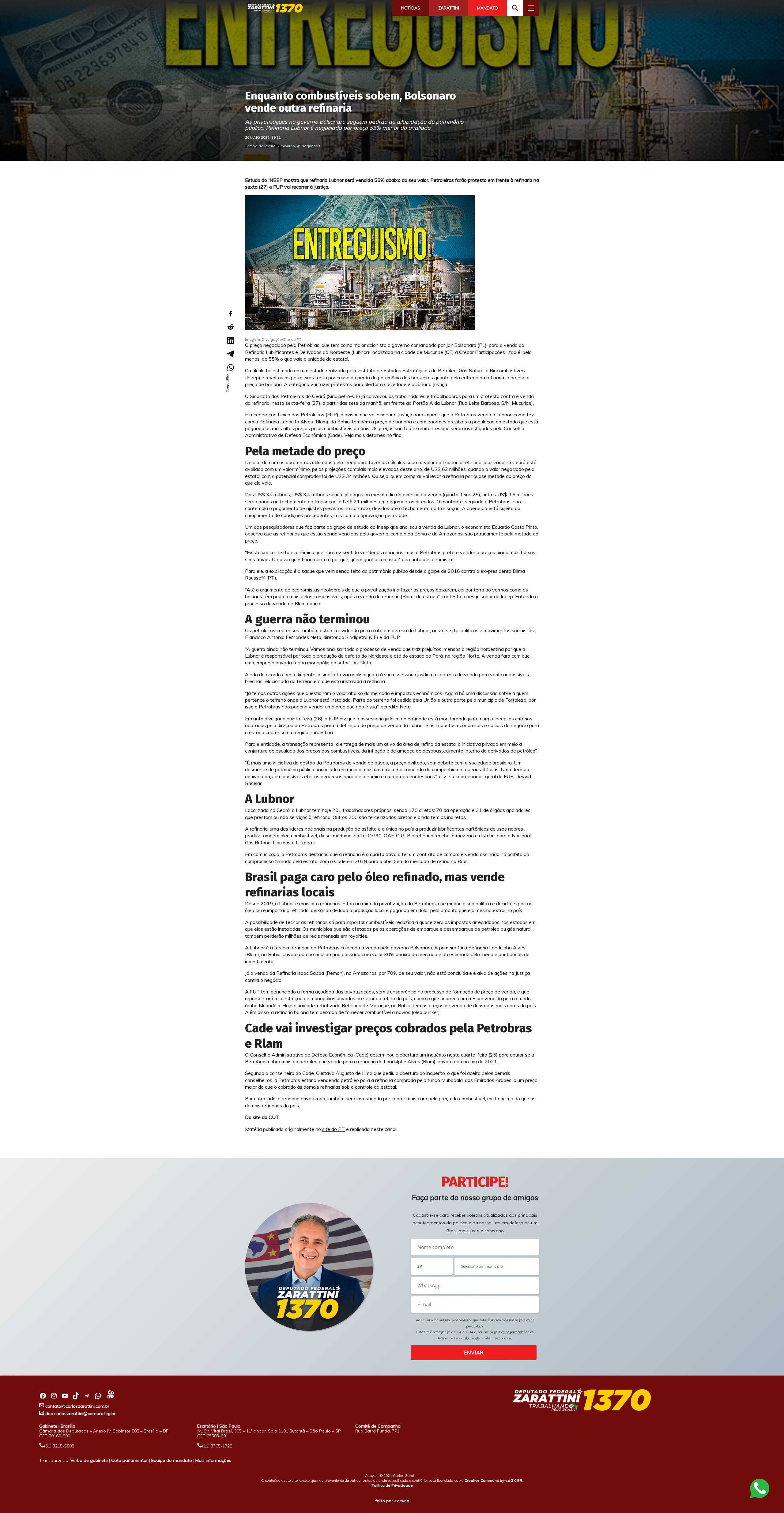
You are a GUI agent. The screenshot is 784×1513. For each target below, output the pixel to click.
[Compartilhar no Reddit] (230, 327)
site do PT (333, 1129)
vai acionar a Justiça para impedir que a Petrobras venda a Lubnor (440, 414)
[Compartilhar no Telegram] (230, 354)
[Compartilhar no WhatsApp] (230, 367)
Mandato (487, 8)
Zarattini (448, 8)
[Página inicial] (275, 8)
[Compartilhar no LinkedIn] (230, 340)
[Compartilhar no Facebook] (230, 313)
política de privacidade (510, 1332)
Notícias (410, 8)
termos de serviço (451, 1338)
